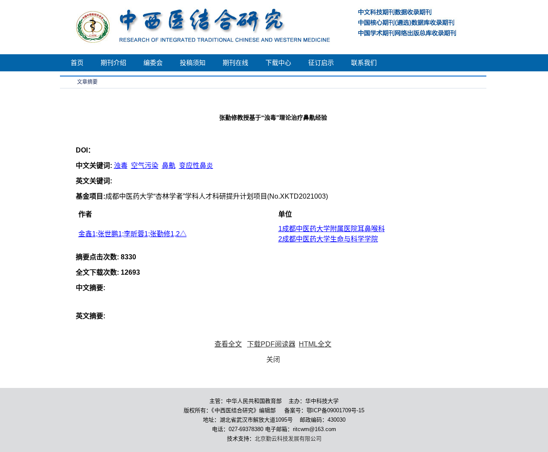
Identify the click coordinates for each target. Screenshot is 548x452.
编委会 (153, 62)
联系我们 (364, 62)
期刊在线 (235, 62)
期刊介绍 (113, 62)
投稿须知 (193, 62)
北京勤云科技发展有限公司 (288, 438)
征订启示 (321, 62)
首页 (77, 62)
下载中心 (278, 62)
